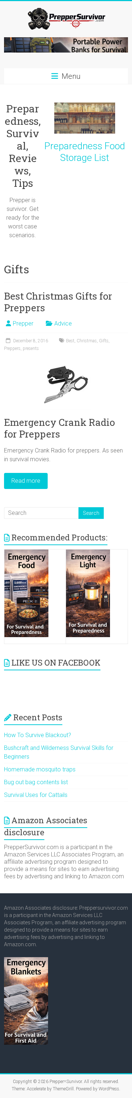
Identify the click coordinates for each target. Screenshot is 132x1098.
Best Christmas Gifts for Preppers (58, 302)
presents (31, 348)
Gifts (104, 340)
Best (70, 340)
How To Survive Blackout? (37, 735)
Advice (63, 323)
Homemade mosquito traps (40, 769)
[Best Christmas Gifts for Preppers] (66, 362)
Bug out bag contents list (36, 782)
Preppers (12, 348)
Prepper (23, 323)
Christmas (87, 340)
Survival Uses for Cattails (35, 794)
